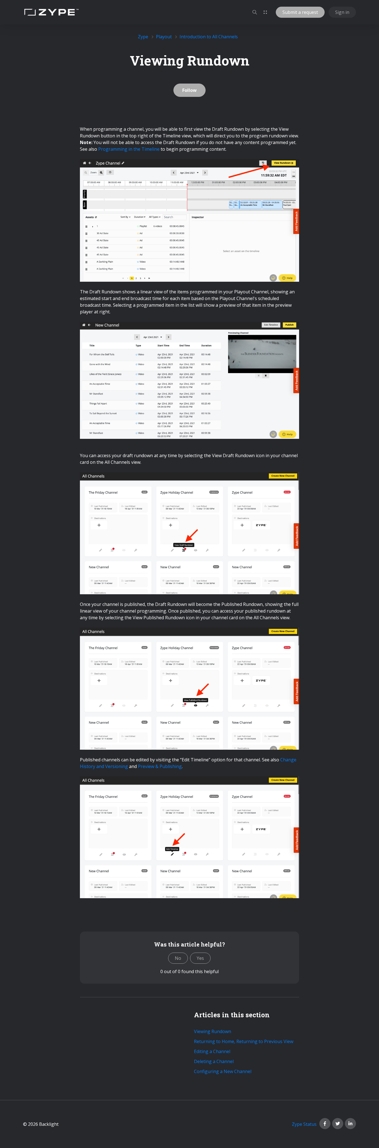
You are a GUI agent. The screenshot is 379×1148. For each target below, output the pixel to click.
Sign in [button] (342, 12)
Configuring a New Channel (222, 1071)
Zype (143, 37)
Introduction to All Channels (209, 37)
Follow (189, 90)
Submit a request (300, 12)
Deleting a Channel (214, 1061)
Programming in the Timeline (129, 149)
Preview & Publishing (160, 766)
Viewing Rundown (212, 1031)
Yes (200, 958)
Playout (164, 37)
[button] (254, 12)
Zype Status (304, 1124)
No (178, 958)
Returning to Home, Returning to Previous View (243, 1041)
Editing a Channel (212, 1051)
